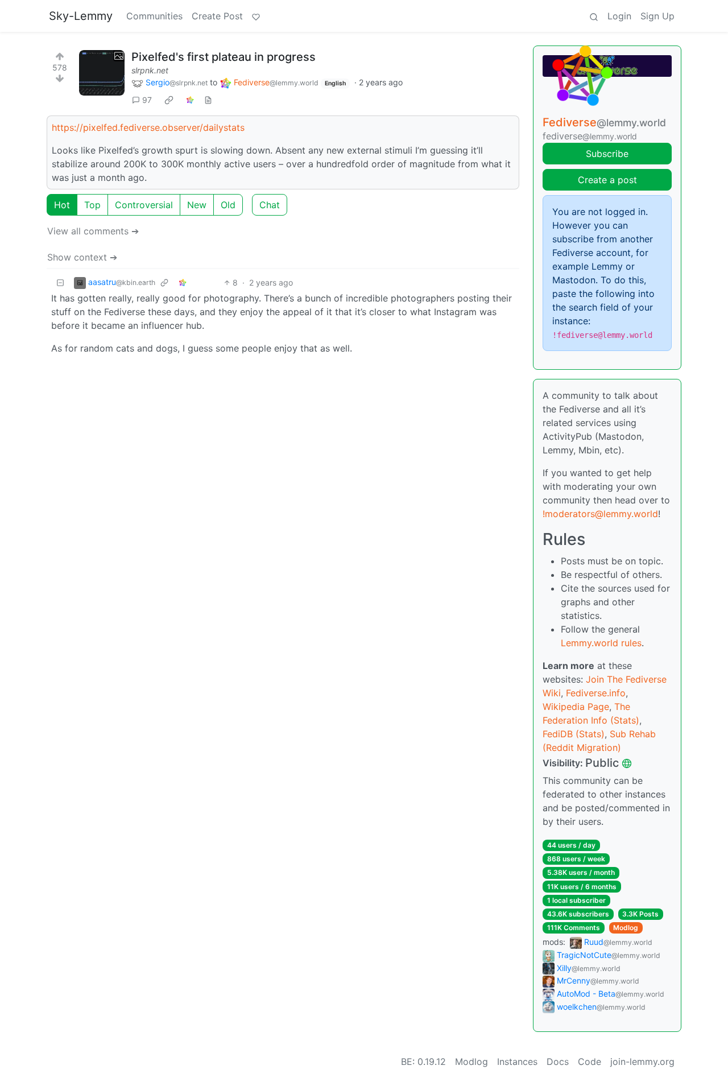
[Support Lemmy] (255, 16)
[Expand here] (102, 73)
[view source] (208, 99)
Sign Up (657, 16)
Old (228, 204)
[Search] (594, 16)
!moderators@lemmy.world (600, 513)
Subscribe (607, 153)
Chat (269, 204)
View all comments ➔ (93, 231)
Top (92, 204)
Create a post (607, 179)
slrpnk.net (149, 70)
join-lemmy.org (642, 1061)
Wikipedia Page (576, 706)
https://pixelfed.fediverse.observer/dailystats (148, 127)
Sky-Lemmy (81, 16)
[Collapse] (60, 282)
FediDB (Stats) (574, 734)
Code (589, 1061)
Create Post (217, 16)
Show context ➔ (82, 257)
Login (619, 16)
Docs (558, 1061)
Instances (517, 1061)
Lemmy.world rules (601, 643)
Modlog (625, 927)
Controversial (144, 204)
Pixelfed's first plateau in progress (223, 57)
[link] (169, 100)
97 (147, 100)
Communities (154, 16)
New (196, 204)
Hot (62, 204)
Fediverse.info (596, 693)
